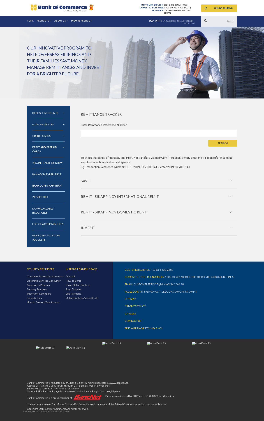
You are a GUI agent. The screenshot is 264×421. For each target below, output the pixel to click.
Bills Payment (73, 293)
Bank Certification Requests (46, 237)
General (70, 276)
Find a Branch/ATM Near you (144, 328)
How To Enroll (73, 280)
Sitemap (130, 298)
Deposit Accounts (45, 112)
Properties (40, 197)
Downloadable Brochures (43, 210)
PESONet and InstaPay (47, 162)
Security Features (37, 289)
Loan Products (43, 124)
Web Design (28, 411)
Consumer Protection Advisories (45, 276)
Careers (130, 313)
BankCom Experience (46, 174)
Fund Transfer (74, 289)
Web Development (43, 411)
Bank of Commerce (62, 8)
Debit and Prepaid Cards (44, 149)
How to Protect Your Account (44, 302)
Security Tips (34, 297)
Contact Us (133, 320)
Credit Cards (41, 135)
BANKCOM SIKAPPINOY (47, 185)
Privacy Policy (135, 306)
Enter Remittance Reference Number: (104, 125)
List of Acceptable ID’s (48, 223)
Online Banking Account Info (82, 297)
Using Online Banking (78, 284)
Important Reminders (39, 293)
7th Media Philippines (61, 411)
